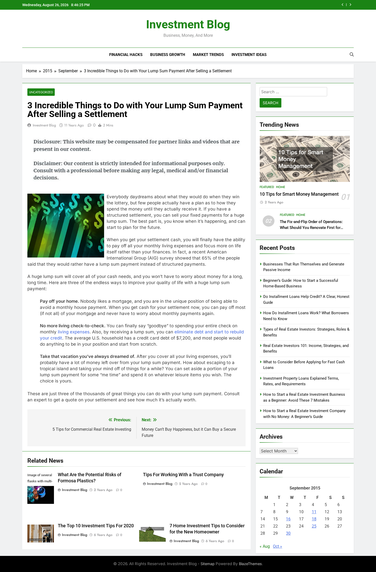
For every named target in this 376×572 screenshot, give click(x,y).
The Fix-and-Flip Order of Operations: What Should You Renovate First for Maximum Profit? (311, 227)
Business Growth (167, 54)
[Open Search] (352, 54)
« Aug (265, 546)
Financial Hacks (125, 54)
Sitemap (208, 564)
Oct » (277, 546)
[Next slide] (350, 5)
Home (280, 187)
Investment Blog (188, 24)
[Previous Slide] (342, 5)
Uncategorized (41, 92)
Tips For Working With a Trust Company (183, 474)
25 (314, 526)
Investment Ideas (249, 54)
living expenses (74, 331)
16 (288, 519)
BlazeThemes (250, 564)
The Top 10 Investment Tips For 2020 (96, 525)
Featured (267, 187)
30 (288, 533)
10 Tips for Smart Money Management (299, 194)
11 (314, 511)
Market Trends (208, 54)
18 (314, 519)
